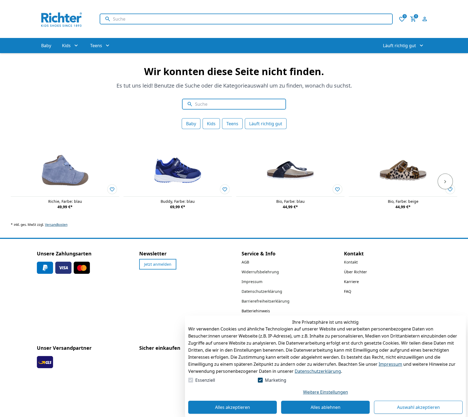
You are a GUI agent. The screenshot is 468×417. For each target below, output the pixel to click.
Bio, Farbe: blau (290, 201)
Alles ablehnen (325, 407)
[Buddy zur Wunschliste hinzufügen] (225, 189)
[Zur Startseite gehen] (63, 19)
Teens (232, 124)
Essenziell (205, 380)
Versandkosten (56, 225)
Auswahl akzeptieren (418, 407)
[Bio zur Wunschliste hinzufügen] (337, 189)
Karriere (351, 281)
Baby (191, 124)
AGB (245, 262)
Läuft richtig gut (265, 124)
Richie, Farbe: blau (65, 201)
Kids (211, 124)
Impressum (390, 364)
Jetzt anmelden (157, 264)
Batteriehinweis (256, 310)
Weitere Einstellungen (325, 392)
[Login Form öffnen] (424, 19)
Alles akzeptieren (232, 407)
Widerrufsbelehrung (260, 271)
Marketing (275, 380)
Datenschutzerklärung (318, 371)
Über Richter (355, 271)
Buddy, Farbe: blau (178, 201)
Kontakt (351, 262)
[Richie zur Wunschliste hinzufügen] (112, 189)
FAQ (347, 291)
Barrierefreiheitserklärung (266, 301)
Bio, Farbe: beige (403, 201)
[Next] (445, 181)
